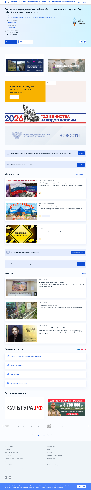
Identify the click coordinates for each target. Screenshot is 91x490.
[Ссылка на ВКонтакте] (6, 477)
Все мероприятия (81, 174)
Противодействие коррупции (45, 435)
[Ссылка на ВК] (80, 41)
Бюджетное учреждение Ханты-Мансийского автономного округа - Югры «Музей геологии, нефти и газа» (43, 1)
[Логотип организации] (8, 2)
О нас (48, 449)
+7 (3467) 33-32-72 (11, 22)
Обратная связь (51, 458)
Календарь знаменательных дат (14, 468)
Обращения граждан (53, 465)
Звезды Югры (9, 465)
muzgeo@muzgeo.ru (12, 27)
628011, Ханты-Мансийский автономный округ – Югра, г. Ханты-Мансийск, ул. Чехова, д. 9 (31, 17)
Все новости (82, 273)
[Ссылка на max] (10, 477)
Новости (7, 449)
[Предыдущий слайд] (2, 65)
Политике (60, 487)
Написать (14, 97)
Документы (8, 455)
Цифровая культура (41, 485)
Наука (6, 461)
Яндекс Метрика (30, 485)
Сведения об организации (12, 452)
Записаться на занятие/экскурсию (57, 468)
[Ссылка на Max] (84, 41)
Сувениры (50, 461)
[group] (24, 65)
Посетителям (9, 446)
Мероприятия (51, 446)
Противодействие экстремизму (14, 458)
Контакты (49, 452)
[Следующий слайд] (88, 65)
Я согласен (82, 486)
